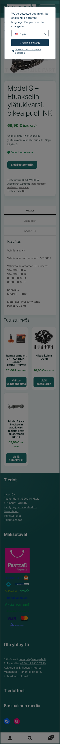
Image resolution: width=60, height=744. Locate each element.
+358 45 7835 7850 (33, 663)
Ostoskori (46, 735)
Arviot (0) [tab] (30, 231)
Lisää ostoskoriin (22, 164)
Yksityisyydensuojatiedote (20, 507)
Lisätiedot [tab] (30, 220)
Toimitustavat (12, 515)
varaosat (24, 187)
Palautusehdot (13, 519)
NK (23, 191)
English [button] (23, 34)
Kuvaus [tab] (30, 210)
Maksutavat (11, 511)
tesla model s (38, 183)
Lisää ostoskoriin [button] (43, 382)
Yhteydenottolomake (17, 676)
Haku (30, 738)
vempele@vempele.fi (33, 659)
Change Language (30, 42)
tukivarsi (12, 187)
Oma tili (10, 738)
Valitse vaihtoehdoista (16, 382)
